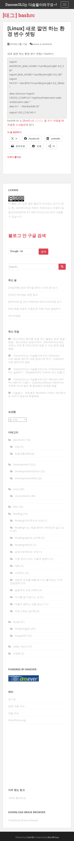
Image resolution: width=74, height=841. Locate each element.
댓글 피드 (13, 713)
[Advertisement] (37, 757)
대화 (17, 565)
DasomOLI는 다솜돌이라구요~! (31, 4)
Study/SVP (21, 635)
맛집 (17, 446)
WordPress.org (17, 720)
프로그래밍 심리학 (25, 611)
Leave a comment (42, 44)
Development (21, 464)
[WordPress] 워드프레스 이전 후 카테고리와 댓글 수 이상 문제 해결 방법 (36, 345)
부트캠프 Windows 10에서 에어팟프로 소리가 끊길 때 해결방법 (37, 394)
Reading (17, 513)
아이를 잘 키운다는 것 (27, 597)
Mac (15, 506)
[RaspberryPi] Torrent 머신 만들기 (45, 372)
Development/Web (26, 478)
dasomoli (18, 440)
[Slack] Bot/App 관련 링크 (23, 294)
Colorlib (30, 837)
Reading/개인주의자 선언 (29, 520)
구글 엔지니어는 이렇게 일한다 (32, 558)
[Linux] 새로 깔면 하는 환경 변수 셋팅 (36, 31)
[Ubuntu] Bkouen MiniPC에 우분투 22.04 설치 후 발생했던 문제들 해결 (36, 384)
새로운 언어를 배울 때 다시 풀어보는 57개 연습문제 (36, 581)
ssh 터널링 (14, 315)
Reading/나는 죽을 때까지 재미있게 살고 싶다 (37, 529)
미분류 (16, 653)
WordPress (53, 837)
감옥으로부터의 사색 (26, 551)
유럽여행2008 (23, 453)
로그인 (12, 699)
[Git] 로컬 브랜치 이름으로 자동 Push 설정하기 (34, 308)
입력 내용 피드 (16, 706)
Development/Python (27, 471)
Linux (16, 489)
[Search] (62, 267)
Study (16, 622)
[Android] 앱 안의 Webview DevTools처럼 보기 (35, 301)
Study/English (22, 628)
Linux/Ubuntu (22, 496)
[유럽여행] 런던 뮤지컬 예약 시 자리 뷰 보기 (33, 287)
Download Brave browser (23, 820)
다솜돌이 (18, 392)
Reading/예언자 (24, 544)
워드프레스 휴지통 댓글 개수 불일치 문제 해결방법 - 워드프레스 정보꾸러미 (36, 340)
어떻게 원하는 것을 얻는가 (30, 604)
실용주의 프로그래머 (26, 590)
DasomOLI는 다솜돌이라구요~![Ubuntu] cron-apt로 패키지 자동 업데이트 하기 (33, 357)
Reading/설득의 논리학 (28, 537)
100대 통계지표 (17, 798)
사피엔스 (20, 573)
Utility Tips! (19, 646)
